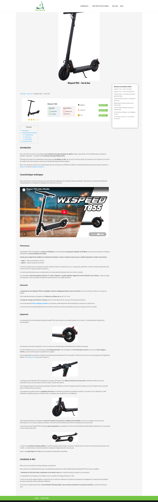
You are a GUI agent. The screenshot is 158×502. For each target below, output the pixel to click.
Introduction (25, 130)
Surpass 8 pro (31, 357)
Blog (121, 6)
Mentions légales (45, 498)
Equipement (27, 139)
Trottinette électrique (100, 6)
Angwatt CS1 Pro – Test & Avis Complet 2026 (124, 91)
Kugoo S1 (23, 167)
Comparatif (84, 6)
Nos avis (115, 6)
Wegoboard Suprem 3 (38, 167)
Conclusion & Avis (26, 141)
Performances (28, 135)
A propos (37, 498)
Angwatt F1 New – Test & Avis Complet (123, 89)
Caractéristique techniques (29, 133)
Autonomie (27, 137)
